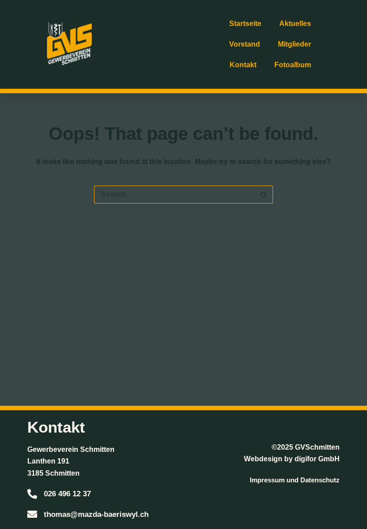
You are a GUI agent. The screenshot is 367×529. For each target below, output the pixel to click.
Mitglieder (294, 44)
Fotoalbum (292, 65)
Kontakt (243, 65)
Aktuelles (295, 23)
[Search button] (264, 195)
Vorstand (244, 44)
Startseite (245, 23)
